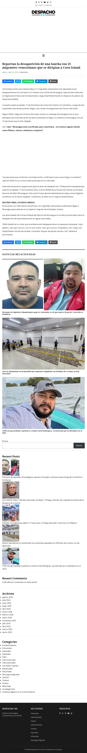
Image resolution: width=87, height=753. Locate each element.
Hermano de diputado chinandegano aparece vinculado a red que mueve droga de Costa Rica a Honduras (42, 313)
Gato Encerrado (9, 660)
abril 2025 (6, 626)
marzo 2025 (7, 629)
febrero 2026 (7, 614)
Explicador (6, 654)
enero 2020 (7, 632)
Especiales (6, 651)
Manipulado (7, 668)
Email (54, 81)
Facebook (8, 81)
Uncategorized (8, 689)
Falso (4, 657)
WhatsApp (29, 81)
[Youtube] (45, 2)
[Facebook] (36, 2)
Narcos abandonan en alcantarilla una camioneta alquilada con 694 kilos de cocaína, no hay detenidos (40, 372)
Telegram (42, 81)
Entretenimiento (9, 645)
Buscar (5, 441)
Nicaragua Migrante (10, 674)
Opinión (5, 677)
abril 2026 (6, 609)
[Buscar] (50, 2)
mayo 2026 (6, 606)
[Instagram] (41, 2)
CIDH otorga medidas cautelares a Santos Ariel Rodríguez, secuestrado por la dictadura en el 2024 (42, 432)
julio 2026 (6, 600)
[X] (39, 2)
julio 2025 (6, 623)
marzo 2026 (7, 612)
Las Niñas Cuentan (10, 665)
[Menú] (44, 56)
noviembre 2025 (9, 620)
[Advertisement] (43, 35)
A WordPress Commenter (13, 582)
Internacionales (9, 662)
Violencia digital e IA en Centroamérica (18, 692)
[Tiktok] (47, 2)
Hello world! (32, 582)
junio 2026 (6, 603)
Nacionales (24, 72)
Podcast (5, 680)
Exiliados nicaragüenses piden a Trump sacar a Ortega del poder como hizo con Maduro (39, 523)
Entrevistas (7, 648)
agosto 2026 (7, 597)
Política (5, 683)
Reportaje (6, 686)
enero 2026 (7, 617)
